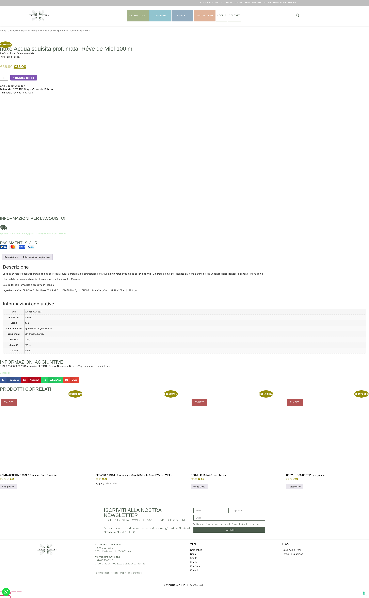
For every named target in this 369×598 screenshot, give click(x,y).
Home (3, 30)
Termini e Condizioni (293, 554)
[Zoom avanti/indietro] (19, 593)
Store (181, 15)
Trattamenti (205, 15)
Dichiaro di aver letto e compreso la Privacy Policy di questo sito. (227, 524)
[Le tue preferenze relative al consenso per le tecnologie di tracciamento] (364, 593)
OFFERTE (18, 89)
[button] (10, 380)
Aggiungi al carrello (23, 77)
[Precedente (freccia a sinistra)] (2, 596)
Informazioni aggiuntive (36, 257)
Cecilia (221, 15)
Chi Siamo (195, 566)
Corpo (32, 30)
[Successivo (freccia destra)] (8, 596)
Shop (193, 554)
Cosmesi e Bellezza (18, 30)
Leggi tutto (8, 486)
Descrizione (11, 257)
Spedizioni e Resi (292, 550)
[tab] (11, 257)
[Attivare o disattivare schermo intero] (13, 593)
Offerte (160, 15)
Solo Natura (136, 15)
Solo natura (196, 550)
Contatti (234, 15)
